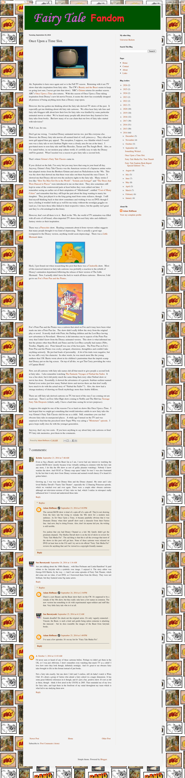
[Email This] (64, 440)
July (128, 174)
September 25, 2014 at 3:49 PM (74, 635)
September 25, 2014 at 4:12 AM (71, 614)
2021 (125, 105)
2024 (125, 93)
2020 (125, 108)
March (128, 190)
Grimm (82, 90)
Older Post (106, 738)
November (130, 140)
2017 (125, 120)
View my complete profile (130, 214)
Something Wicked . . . (134, 151)
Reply (38, 497)
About (125, 69)
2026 (125, 85)
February (130, 194)
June (128, 178)
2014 (125, 132)
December (130, 136)
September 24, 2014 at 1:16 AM (64, 562)
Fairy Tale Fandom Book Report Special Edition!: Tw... (138, 164)
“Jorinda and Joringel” (82, 180)
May (128, 182)
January (129, 198)
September (130, 147)
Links (125, 73)
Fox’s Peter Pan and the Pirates (52, 278)
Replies (42, 503)
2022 (125, 100)
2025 (125, 89)
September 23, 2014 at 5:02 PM (74, 508)
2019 (125, 112)
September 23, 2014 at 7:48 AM (56, 457)
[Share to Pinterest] (75, 440)
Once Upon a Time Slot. (135, 155)
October (129, 143)
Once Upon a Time (44, 93)
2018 (125, 116)
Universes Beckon (127, 39)
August (129, 170)
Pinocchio (44, 227)
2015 (125, 128)
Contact (126, 66)
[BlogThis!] (67, 440)
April (128, 186)
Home (70, 738)
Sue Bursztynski (43, 562)
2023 (125, 97)
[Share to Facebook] (73, 440)
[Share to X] (70, 440)
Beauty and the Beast (88, 87)
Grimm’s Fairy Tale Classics (53, 158)
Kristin (39, 457)
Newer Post (34, 738)
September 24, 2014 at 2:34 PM (74, 592)
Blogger (103, 759)
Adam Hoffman (50, 507)
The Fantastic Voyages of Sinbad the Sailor (85, 373)
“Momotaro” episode (98, 420)
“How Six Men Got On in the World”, (54, 180)
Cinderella (93, 265)
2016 (125, 124)
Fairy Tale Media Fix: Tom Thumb (139, 159)
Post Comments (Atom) (50, 743)
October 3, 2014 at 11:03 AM (50, 656)
